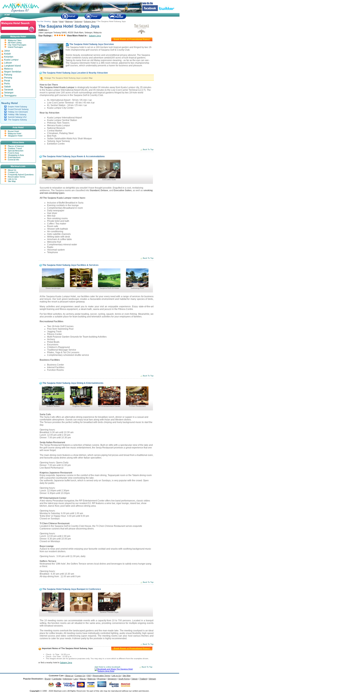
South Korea (124, 679)
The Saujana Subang (17, 120)
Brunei (47, 679)
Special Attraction (15, 151)
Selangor (78, 21)
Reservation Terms (16, 177)
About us (69, 675)
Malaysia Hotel (14, 133)
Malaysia (69, 21)
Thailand (143, 679)
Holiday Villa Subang (17, 114)
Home (54, 21)
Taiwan (134, 679)
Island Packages (15, 47)
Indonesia (67, 679)
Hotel (61, 21)
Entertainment (14, 157)
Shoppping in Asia (16, 155)
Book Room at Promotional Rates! (132, 39)
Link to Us (12, 179)
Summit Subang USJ (17, 117)
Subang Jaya (90, 21)
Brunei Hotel (13, 131)
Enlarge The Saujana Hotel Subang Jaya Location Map (69, 78)
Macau (83, 679)
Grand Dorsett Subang (18, 109)
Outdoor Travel (15, 148)
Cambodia (56, 679)
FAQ (89, 675)
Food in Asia (13, 153)
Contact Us (13, 172)
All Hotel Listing (15, 42)
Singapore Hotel (15, 136)
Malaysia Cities (15, 40)
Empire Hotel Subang (17, 106)
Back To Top (148, 149)
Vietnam (152, 679)
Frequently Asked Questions (21, 174)
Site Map (12, 181)
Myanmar (101, 679)
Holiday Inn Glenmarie (18, 112)
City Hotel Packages (17, 45)
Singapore (112, 679)
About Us (12, 170)
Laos (75, 679)
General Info (13, 159)
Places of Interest (16, 146)
